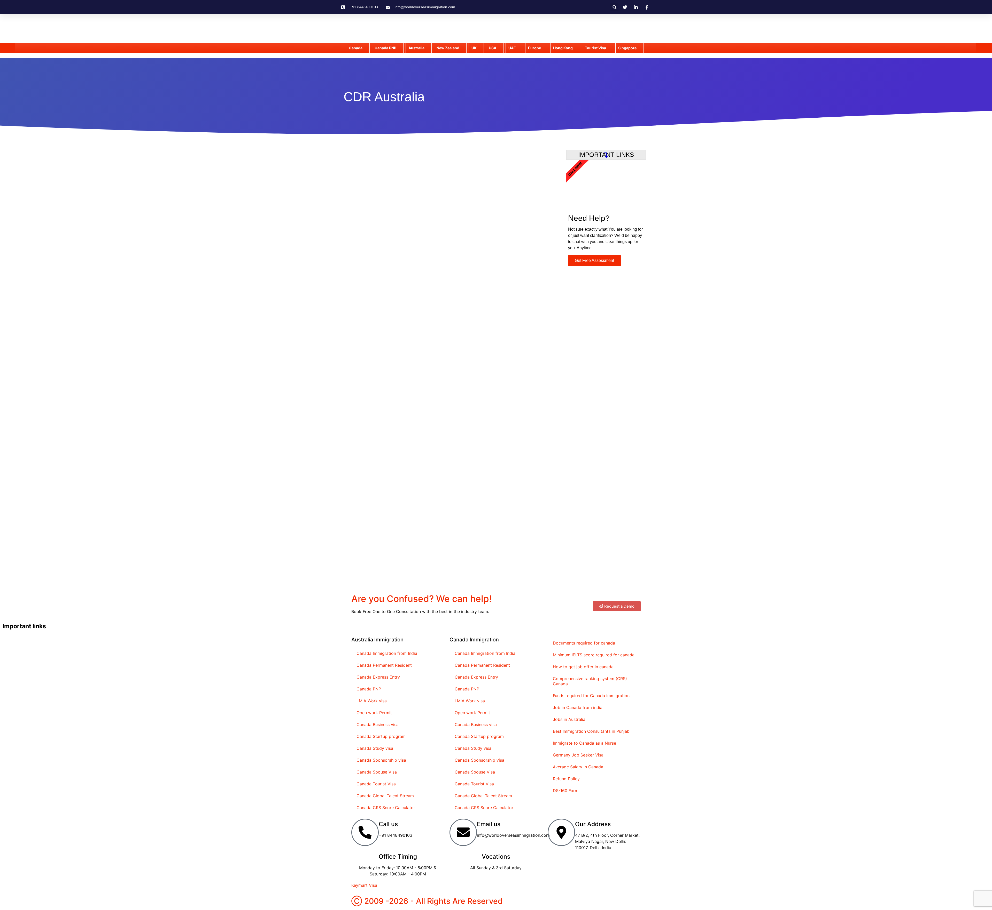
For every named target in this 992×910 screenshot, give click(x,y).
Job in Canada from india (577, 707)
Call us (388, 824)
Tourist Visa (595, 48)
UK (474, 48)
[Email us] (463, 832)
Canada (355, 48)
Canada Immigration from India (387, 653)
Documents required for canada (584, 643)
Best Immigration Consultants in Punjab (591, 731)
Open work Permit (374, 712)
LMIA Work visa (372, 700)
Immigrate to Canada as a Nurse (584, 743)
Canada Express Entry (378, 677)
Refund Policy (566, 778)
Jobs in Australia (569, 719)
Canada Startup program (381, 736)
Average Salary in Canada (578, 766)
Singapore (627, 48)
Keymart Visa (364, 885)
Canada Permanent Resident (384, 665)
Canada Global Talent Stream (385, 795)
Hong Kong (563, 48)
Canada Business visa (378, 724)
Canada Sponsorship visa (381, 760)
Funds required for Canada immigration (591, 695)
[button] (614, 7)
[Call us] (365, 832)
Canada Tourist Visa (376, 783)
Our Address (593, 824)
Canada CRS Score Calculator (386, 807)
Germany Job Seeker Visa (578, 755)
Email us (488, 824)
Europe (534, 48)
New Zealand (448, 48)
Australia (416, 48)
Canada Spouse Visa (377, 772)
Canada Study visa (375, 748)
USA (492, 48)
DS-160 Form (565, 790)
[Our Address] (561, 832)
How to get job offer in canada (583, 666)
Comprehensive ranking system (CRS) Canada (590, 681)
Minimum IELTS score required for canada (593, 654)
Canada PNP (369, 688)
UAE (512, 48)
